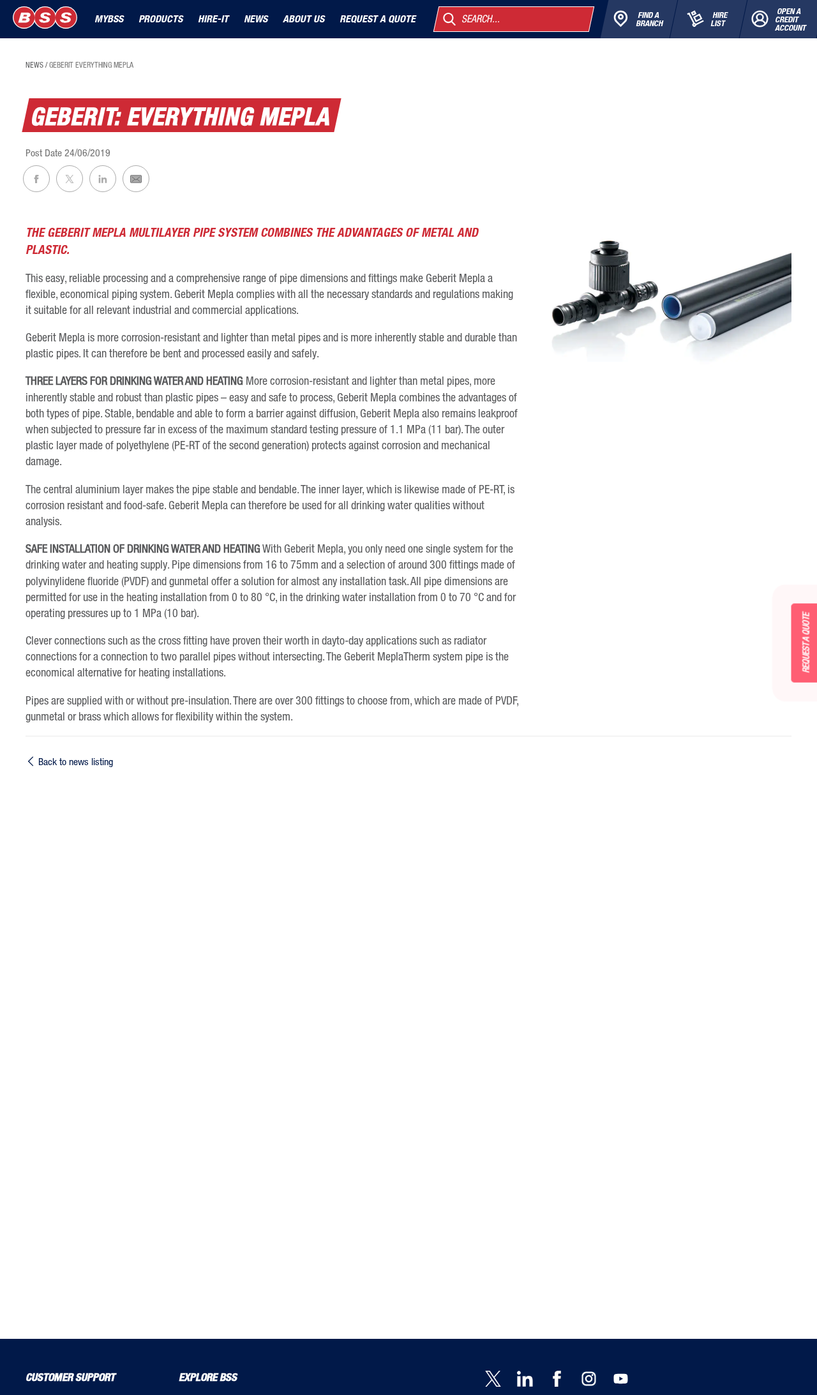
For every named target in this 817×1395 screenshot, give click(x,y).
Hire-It (213, 19)
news (34, 65)
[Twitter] (501, 1380)
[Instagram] (597, 1380)
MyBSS (108, 19)
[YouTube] (629, 1380)
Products (161, 19)
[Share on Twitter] (69, 178)
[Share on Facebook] (36, 178)
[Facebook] (565, 1380)
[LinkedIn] (533, 1380)
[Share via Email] (136, 178)
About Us (303, 19)
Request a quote (378, 19)
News (255, 19)
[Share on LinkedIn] (102, 178)
